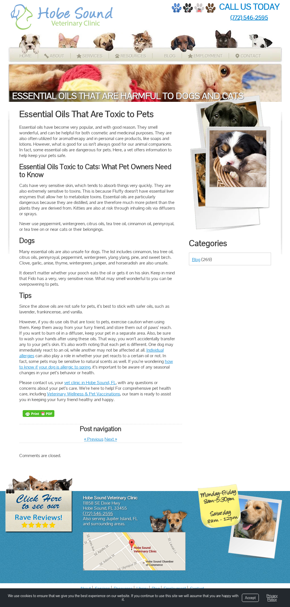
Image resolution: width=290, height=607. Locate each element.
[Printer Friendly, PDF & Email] (38, 413)
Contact (251, 56)
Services (92, 56)
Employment (208, 56)
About (57, 56)
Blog (170, 56)
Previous (93, 439)
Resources (133, 56)
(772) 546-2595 (249, 17)
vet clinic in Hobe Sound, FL (90, 383)
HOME (26, 56)
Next (111, 439)
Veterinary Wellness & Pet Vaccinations (83, 394)
